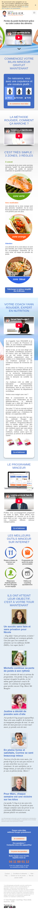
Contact (7, 873)
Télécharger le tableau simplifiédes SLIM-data (19, 290)
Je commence (19, 839)
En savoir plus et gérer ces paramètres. (15, 7)
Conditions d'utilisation (20, 873)
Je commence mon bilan (19, 104)
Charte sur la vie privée (18, 875)
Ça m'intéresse (19, 452)
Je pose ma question (19, 851)
